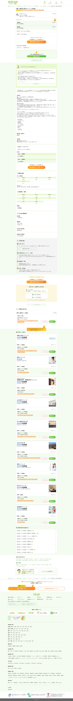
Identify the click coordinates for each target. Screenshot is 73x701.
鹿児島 (29, 640)
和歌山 (24, 634)
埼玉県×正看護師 (18, 560)
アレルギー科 (24, 677)
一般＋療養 (18, 656)
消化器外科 (10, 675)
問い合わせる (22, 245)
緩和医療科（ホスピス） (32, 677)
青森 (18, 626)
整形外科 (19, 675)
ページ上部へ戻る (36, 304)
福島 (31, 626)
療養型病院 (23, 656)
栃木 (25, 630)
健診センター (50, 658)
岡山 (14, 636)
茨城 (22, 630)
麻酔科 (62, 675)
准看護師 (46, 564)
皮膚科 (43, 675)
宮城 (23, 626)
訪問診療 (52, 651)
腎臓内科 (40, 673)
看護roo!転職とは (11, 597)
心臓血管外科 (58, 673)
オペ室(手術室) (16, 651)
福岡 (14, 640)
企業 (61, 658)
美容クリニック (39, 656)
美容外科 (9, 673)
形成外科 (24, 675)
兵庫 (16, 634)
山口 (21, 636)
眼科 (35, 675)
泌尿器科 (46, 675)
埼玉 (17, 630)
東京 (11, 630)
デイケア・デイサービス (26, 658)
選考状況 (29, 597)
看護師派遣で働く (40, 599)
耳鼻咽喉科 (39, 675)
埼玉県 (24, 6)
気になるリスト (59, 597)
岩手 (20, 626)
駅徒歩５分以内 (26, 682)
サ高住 (50, 564)
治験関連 (59, 651)
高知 (19, 638)
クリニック (34, 656)
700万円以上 (33, 663)
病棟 (9, 651)
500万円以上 (22, 663)
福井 (22, 628)
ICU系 (25, 651)
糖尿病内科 (45, 673)
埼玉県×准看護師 (25, 560)
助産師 (21, 646)
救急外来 (21, 651)
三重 (19, 632)
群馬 (27, 630)
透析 (28, 651)
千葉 (20, 630)
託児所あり (45, 682)
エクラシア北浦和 (43, 6)
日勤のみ (23, 566)
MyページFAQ (49, 599)
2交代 (9, 668)
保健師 (17, 646)
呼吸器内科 (22, 673)
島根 (19, 636)
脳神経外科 (15, 675)
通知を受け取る (37, 56)
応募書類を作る (49, 597)
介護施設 (49, 656)
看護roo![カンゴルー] (11, 6)
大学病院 (14, 656)
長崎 (19, 640)
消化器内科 (27, 673)
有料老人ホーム (18, 658)
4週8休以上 (18, 564)
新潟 (15, 628)
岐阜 (14, 632)
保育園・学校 (47, 651)
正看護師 (42, 564)
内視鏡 (56, 651)
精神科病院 (29, 656)
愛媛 (16, 638)
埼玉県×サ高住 (31, 560)
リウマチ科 (10, 677)
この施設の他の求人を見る (36, 60)
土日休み (20, 682)
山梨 (25, 628)
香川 (14, 638)
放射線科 (58, 675)
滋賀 (19, 634)
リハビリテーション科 (17, 677)
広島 (11, 636)
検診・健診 (42, 651)
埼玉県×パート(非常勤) (38, 560)
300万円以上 (10, 663)
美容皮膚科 (14, 673)
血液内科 (36, 673)
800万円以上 (39, 663)
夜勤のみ (20, 668)
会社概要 (9, 687)
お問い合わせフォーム (15, 604)
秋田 (26, 626)
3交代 (12, 668)
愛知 (11, 632)
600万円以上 (27, 663)
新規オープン (10, 682)
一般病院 (9, 656)
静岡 (16, 632)
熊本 (21, 640)
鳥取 (16, 636)
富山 (17, 628)
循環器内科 (32, 673)
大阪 (11, 634)
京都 (14, 634)
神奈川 (14, 630)
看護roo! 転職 (19, 6)
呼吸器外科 (53, 673)
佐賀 (16, 640)
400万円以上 (16, 663)
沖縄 (32, 640)
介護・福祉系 (38, 564)
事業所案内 (10, 689)
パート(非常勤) (18, 566)
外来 (11, 651)
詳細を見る (52, 321)
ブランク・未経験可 (32, 564)
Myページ (19, 597)
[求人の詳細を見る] (36, 344)
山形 (28, 626)
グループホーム (35, 658)
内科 (18, 673)
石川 (20, 628)
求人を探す (39, 597)
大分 (24, 640)
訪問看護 (31, 651)
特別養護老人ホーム (55, 656)
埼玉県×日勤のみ (45, 560)
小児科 (28, 675)
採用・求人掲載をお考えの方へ (29, 604)
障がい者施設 (44, 658)
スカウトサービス (21, 599)
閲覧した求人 (10, 599)
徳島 (11, 638)
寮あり (40, 682)
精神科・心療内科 (52, 675)
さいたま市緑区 (35, 6)
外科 (49, 673)
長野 (27, 628)
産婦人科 (31, 675)
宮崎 (26, 640)
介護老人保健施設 (11, 658)
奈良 (21, 634)
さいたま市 (29, 6)
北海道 (15, 626)
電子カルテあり (59, 682)
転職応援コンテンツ (31, 599)
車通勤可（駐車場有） (24, 564)
